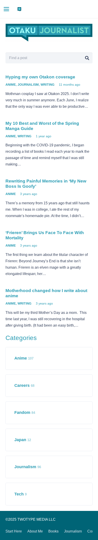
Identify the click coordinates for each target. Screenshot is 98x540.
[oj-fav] (19, 9)
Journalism (28, 84)
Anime (10, 84)
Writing (47, 84)
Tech (20, 494)
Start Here (13, 531)
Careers (24, 385)
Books (53, 531)
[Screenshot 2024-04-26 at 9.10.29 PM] (49, 33)
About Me (35, 531)
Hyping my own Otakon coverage (40, 77)
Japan (22, 440)
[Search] (87, 57)
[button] (6, 9)
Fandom (24, 412)
